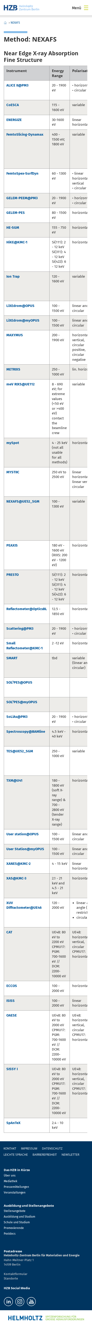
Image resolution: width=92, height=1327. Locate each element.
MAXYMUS (14, 335)
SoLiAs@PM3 (17, 717)
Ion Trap (13, 276)
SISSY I (12, 1069)
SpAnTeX (13, 1123)
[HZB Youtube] (31, 1301)
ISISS (10, 1001)
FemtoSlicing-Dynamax (24, 134)
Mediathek (10, 1181)
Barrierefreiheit (45, 1155)
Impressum (29, 1148)
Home (5, 23)
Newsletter (70, 1155)
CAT (9, 932)
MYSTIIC (12, 472)
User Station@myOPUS (25, 849)
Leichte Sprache (16, 1155)
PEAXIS (12, 545)
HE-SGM (12, 227)
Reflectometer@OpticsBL (26, 609)
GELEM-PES (15, 213)
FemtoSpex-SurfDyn (22, 173)
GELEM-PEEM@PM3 (22, 198)
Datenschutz (52, 1148)
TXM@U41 (14, 780)
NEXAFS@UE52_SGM (22, 501)
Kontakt (10, 1148)
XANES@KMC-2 (18, 864)
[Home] (21, 7)
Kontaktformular (15, 1274)
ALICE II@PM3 (17, 85)
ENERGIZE (14, 120)
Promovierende (14, 1228)
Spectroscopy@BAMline (25, 731)
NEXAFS (15, 22)
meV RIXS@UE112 (20, 384)
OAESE (11, 1015)
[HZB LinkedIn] (8, 1301)
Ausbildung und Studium (19, 1216)
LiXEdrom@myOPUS (22, 320)
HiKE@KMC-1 (16, 242)
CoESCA (12, 105)
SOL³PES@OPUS (19, 682)
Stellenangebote (14, 1211)
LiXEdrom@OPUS (20, 306)
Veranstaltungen (14, 1192)
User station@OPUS (22, 834)
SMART (11, 658)
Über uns (10, 1175)
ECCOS (11, 986)
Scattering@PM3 (19, 628)
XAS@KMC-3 (16, 878)
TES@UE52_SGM (19, 751)
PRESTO (12, 575)
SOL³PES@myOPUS (21, 702)
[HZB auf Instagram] (19, 1301)
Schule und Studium (17, 1222)
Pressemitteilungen (16, 1187)
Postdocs (10, 1233)
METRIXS (13, 369)
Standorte (11, 1278)
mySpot (12, 443)
